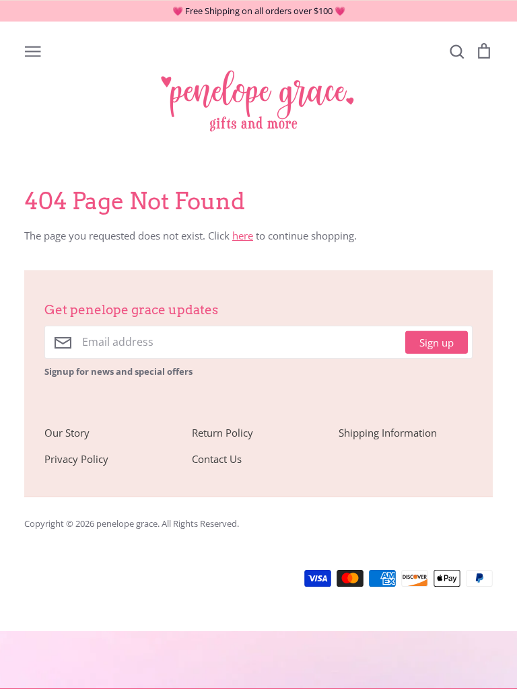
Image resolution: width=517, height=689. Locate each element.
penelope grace (127, 523)
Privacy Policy (76, 459)
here (242, 235)
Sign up (436, 342)
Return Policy (222, 432)
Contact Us (217, 459)
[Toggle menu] (33, 50)
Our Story (67, 432)
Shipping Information (388, 432)
